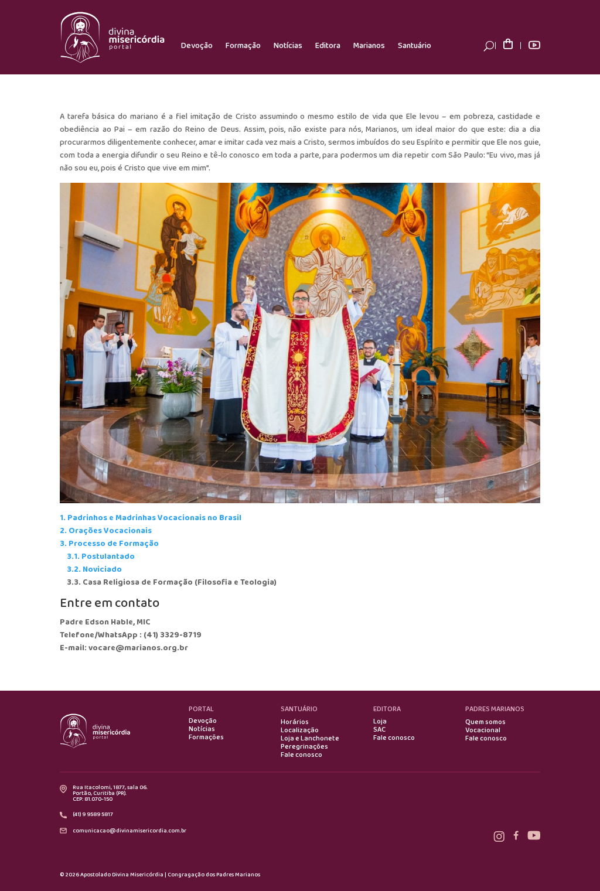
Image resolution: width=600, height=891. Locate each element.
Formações (206, 737)
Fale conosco (301, 755)
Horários (295, 722)
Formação (243, 45)
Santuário (414, 45)
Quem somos (485, 722)
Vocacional (482, 730)
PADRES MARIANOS (494, 709)
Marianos (369, 45)
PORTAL (201, 709)
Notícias (288, 45)
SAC (379, 730)
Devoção (197, 45)
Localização (300, 730)
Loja (380, 722)
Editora (327, 45)
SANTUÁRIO (299, 709)
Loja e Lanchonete (310, 739)
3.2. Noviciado (94, 569)
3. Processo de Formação (109, 543)
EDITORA (387, 709)
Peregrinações (304, 747)
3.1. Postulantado (101, 556)
